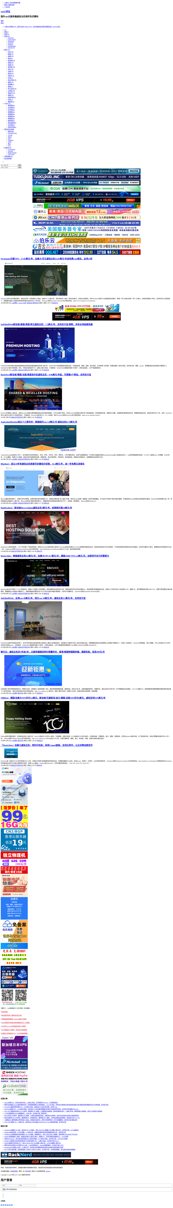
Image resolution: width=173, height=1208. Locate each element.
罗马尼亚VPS (12, 88)
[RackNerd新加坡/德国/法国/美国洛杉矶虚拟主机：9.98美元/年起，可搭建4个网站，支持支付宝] (33, 409)
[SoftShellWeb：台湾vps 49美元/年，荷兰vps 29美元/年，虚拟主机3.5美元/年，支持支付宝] (33, 639)
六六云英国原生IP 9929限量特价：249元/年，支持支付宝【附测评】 (25, 1113)
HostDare (10, 43)
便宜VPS (7, 36)
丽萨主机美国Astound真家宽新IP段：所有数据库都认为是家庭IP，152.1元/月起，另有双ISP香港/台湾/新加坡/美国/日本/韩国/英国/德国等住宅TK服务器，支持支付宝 (56, 1105)
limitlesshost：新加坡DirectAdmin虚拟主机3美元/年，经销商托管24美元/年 (36, 508)
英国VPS (11, 65)
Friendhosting (12, 46)
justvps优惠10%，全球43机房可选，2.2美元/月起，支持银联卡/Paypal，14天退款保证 (31, 1102)
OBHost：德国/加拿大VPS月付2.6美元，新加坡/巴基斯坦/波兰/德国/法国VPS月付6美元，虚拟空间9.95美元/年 (53, 698)
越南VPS (11, 82)
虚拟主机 (30, 303)
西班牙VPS (11, 93)
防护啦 (28, 1171)
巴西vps (10, 99)
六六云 (10, 135)
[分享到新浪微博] (3, 1205)
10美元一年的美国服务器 (12, 2)
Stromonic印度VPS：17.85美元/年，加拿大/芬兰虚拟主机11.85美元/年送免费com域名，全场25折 (46, 259)
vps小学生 (5, 11)
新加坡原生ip (12, 123)
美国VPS (11, 56)
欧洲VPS (11, 73)
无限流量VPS (8, 156)
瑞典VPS (11, 95)
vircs (9, 145)
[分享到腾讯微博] (5, 1205)
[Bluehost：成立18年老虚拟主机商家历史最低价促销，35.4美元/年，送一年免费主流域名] (36, 495)
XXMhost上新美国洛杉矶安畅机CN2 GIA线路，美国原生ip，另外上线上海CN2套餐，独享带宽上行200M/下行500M (40, 1134)
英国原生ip (11, 116)
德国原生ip (11, 118)
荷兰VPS (11, 69)
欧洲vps (10, 58)
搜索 (2, 21)
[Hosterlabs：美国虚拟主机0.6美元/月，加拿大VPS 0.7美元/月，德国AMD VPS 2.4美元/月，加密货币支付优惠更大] (36, 586)
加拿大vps (11, 75)
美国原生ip (11, 114)
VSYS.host (11, 154)
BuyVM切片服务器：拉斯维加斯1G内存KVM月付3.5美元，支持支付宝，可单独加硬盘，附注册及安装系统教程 (39, 1149)
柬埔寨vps (11, 84)
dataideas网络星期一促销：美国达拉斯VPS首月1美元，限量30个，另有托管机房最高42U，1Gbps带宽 (36, 1136)
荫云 (9, 144)
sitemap (48, 1171)
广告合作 (7, 7)
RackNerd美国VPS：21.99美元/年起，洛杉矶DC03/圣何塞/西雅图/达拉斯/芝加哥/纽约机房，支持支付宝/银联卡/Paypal (41, 1109)
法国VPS (11, 71)
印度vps (10, 78)
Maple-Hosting (12, 152)
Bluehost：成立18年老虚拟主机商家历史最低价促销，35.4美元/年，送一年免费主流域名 (43, 464)
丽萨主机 (11, 131)
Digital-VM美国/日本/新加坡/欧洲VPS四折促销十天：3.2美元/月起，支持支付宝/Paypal (31, 1141)
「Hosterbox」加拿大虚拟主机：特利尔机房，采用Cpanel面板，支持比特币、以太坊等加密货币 (47, 745)
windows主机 (22, 303)
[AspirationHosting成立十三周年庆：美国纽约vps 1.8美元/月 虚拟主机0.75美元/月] (40, 451)
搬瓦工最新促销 (9, 5)
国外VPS (7, 50)
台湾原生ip (11, 107)
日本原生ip (11, 110)
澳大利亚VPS (12, 80)
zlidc (9, 138)
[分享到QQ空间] (1, 1205)
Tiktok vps (7, 103)
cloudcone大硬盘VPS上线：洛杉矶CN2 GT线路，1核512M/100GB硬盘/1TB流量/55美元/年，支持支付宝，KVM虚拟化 (41, 1130)
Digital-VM (11, 47)
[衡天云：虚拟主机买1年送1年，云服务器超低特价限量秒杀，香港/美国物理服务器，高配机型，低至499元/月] (33, 685)
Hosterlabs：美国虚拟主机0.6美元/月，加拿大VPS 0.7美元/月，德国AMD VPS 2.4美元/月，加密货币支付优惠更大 (55, 556)
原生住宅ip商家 (9, 129)
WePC (10, 142)
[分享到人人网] (7, 1205)
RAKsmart (11, 41)
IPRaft (10, 137)
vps (5, 30)
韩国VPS (11, 54)
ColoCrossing (12, 39)
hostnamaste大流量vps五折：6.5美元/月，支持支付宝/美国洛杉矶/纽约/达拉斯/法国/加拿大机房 (33, 1147)
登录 (2, 23)
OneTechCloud (12, 133)
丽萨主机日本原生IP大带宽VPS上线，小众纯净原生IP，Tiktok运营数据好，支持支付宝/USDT (34, 1145)
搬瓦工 (6, 32)
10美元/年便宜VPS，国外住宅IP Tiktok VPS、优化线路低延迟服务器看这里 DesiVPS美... (32, 26)
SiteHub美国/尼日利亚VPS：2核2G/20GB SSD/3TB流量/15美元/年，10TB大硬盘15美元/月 (32, 1143)
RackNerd (11, 38)
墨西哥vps (11, 101)
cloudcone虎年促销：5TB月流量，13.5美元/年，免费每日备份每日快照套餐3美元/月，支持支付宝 (35, 1132)
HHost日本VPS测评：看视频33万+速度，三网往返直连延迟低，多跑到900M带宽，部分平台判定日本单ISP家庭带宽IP (41, 1115)
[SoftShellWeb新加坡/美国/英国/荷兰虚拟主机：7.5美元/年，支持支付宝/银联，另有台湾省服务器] (39, 362)
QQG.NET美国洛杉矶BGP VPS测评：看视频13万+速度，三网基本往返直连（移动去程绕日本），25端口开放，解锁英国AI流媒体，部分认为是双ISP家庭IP (53, 1111)
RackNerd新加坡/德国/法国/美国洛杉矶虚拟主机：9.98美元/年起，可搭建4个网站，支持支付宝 (46, 374)
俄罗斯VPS (11, 67)
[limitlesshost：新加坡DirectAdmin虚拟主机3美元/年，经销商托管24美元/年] (36, 543)
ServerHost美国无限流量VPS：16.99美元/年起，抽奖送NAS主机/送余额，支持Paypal (30, 1107)
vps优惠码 (14, 303)
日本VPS (11, 52)
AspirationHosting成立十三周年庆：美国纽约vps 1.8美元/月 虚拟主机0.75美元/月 (39, 422)
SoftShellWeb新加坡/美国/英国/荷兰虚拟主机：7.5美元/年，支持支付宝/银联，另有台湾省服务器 (47, 324)
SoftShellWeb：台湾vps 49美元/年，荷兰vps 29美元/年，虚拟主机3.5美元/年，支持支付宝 (43, 598)
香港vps (6, 34)
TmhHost (10, 140)
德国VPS (11, 63)
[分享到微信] (10, 1205)
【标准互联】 (14, 1171)
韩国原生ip (11, 112)
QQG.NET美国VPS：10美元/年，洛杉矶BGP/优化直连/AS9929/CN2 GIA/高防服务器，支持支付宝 (35, 1122)
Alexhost (10, 151)
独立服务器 (8, 158)
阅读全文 (55, 303)
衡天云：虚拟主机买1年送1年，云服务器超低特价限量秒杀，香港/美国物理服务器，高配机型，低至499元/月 (53, 652)
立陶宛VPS (11, 91)
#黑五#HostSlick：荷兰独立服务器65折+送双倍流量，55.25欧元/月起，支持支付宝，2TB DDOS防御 (35, 1139)
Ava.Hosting (11, 149)
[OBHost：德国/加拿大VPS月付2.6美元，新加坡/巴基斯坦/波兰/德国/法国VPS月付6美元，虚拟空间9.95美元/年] (36, 733)
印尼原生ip (11, 125)
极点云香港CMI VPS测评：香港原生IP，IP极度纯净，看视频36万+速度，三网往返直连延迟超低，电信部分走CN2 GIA (42, 1118)
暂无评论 (36, 303)
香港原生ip (11, 105)
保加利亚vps (12, 97)
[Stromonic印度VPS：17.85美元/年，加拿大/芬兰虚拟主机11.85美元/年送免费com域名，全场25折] (35, 295)
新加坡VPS (11, 60)
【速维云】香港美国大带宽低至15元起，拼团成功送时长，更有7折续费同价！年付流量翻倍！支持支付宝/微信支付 (40, 1120)
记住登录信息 (12, 1189)
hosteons (10, 44)
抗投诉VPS (7, 147)
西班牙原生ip (12, 127)
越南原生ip (11, 120)
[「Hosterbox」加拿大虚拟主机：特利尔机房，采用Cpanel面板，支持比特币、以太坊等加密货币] (11, 757)
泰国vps (10, 86)
